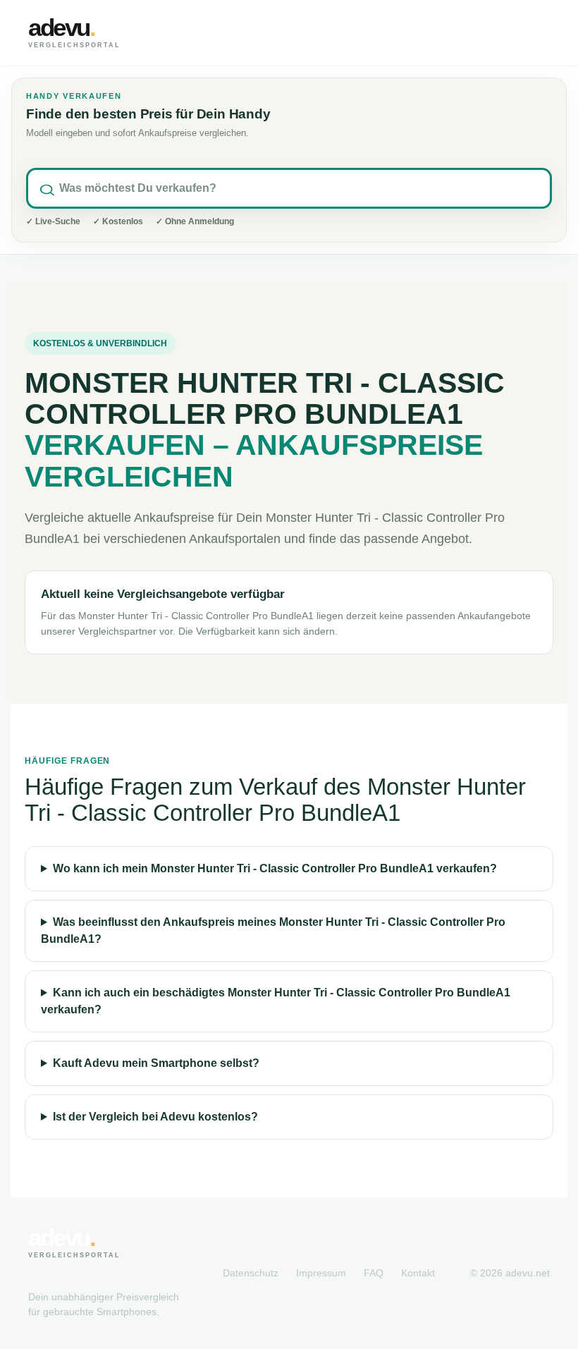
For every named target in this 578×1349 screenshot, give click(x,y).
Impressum (321, 1272)
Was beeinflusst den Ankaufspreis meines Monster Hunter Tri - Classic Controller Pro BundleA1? (273, 930)
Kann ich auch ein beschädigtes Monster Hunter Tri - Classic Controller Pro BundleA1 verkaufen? (275, 1001)
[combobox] (289, 188)
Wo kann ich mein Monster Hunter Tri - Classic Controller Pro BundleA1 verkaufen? (275, 868)
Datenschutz (250, 1272)
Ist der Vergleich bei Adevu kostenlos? (155, 1117)
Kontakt (418, 1272)
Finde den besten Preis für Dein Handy (148, 113)
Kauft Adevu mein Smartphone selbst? (156, 1063)
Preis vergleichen (472, 32)
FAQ (373, 1272)
